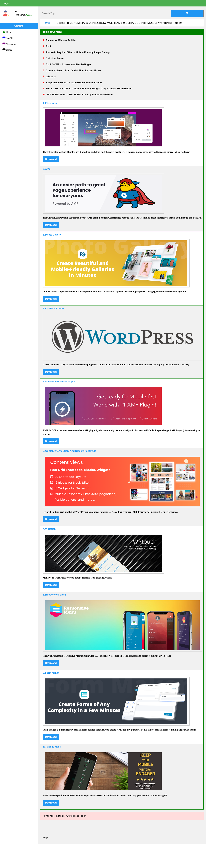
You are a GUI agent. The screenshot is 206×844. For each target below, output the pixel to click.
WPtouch (50, 76)
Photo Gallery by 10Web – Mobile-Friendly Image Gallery (77, 52)
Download (51, 159)
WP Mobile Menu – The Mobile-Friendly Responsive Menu (80, 94)
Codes (9, 50)
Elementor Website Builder (60, 40)
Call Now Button (54, 58)
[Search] (187, 13)
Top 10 (9, 38)
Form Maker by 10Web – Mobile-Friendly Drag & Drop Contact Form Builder (88, 88)
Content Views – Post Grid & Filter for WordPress (73, 70)
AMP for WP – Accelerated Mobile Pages (68, 64)
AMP (48, 46)
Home (8, 32)
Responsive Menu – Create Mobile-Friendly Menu (73, 82)
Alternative (10, 44)
